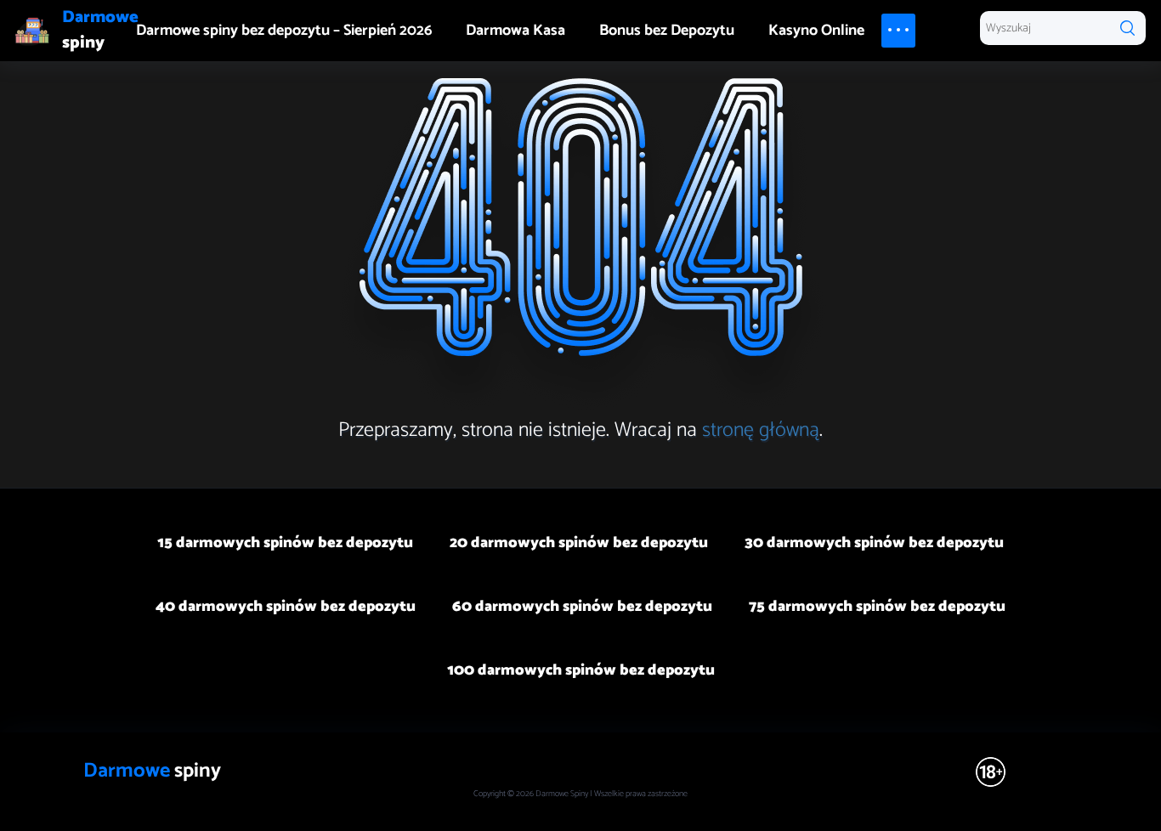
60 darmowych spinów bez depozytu (582, 606)
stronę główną (760, 430)
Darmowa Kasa (515, 30)
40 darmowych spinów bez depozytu (286, 606)
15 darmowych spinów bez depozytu (285, 543)
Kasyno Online (816, 30)
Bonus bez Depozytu (666, 30)
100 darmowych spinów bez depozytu (581, 670)
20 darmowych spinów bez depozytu (579, 543)
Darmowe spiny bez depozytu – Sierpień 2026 (284, 30)
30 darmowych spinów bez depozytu (874, 543)
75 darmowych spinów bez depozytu (877, 606)
